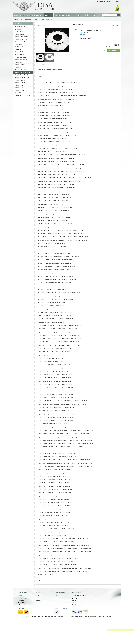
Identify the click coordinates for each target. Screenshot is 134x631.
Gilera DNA (18, 29)
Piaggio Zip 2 (19, 87)
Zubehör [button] (86, 15)
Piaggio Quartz (19, 62)
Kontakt (38, 595)
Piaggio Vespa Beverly (21, 36)
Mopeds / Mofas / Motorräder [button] (30, 15)
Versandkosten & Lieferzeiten (25, 599)
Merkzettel (38, 600)
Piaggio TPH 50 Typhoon (42, 19)
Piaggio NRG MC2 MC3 (22, 59)
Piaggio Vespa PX (20, 85)
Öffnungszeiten (21, 604)
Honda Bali (18, 49)
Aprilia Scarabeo (20, 26)
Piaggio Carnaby (20, 34)
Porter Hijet (75, 599)
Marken (74, 600)
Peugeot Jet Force (20, 52)
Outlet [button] (78, 15)
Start (16, 15)
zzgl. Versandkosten (128, 629)
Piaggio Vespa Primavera (22, 42)
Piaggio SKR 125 (20, 67)
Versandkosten (116, 46)
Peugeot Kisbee (19, 54)
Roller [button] (48, 15)
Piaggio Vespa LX (20, 80)
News (55, 595)
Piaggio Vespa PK (20, 82)
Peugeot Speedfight (20, 57)
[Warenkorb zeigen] (118, 8)
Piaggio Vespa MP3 (21, 39)
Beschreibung (40, 64)
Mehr (95, 15)
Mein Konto (38, 597)
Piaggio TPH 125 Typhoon (22, 70)
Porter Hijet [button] (59, 15)
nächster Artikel (115, 25)
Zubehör (74, 604)
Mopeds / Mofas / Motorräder (79, 595)
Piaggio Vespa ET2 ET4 (22, 75)
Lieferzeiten (114, 629)
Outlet (73, 602)
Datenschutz (21, 600)
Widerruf (100, 1)
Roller (28, 19)
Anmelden (117, 1)
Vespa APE (18, 93)
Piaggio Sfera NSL (20, 64)
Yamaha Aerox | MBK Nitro (23, 95)
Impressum (20, 595)
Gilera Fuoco (19, 31)
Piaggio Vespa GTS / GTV (22, 77)
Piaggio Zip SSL (19, 90)
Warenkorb (38, 599)
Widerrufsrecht (21, 602)
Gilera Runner (19, 44)
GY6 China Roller (20, 47)
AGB (19, 597)
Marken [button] (69, 15)
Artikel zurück (41, 25)
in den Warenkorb (114, 50)
